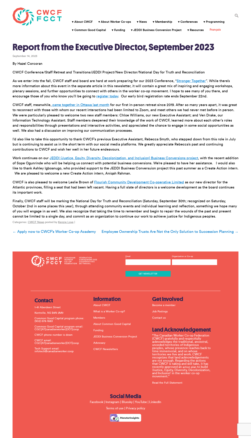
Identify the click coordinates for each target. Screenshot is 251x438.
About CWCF (83, 21)
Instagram (112, 402)
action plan (189, 367)
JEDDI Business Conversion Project (157, 30)
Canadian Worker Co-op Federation (37, 16)
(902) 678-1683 (44, 321)
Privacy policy (135, 408)
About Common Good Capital (112, 324)
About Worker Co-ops (116, 21)
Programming (215, 21)
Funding (119, 30)
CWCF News (36, 222)
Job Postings (160, 311)
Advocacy (99, 343)
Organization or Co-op (182, 256)
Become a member (164, 305)
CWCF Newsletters (105, 349)
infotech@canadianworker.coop (54, 351)
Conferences (189, 21)
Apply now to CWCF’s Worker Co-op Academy (54, 232)
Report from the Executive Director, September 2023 (113, 47)
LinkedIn (155, 402)
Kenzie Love (66, 222)
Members (99, 317)
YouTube (141, 402)
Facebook (96, 402)
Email (128, 257)
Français (215, 29)
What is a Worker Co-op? (109, 311)
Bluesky (127, 402)
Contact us (159, 317)
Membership (163, 21)
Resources (197, 30)
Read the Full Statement (167, 382)
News (143, 21)
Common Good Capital (90, 30)
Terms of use (115, 408)
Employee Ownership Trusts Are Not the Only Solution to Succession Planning (170, 232)
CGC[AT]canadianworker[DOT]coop (57, 329)
